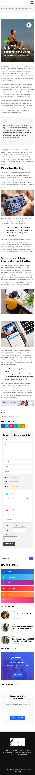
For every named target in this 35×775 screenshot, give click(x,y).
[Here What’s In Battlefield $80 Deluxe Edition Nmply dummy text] (5, 640)
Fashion (14, 611)
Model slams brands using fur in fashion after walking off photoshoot (22, 628)
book (28, 750)
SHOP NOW (17, 675)
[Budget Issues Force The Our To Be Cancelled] (5, 615)
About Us (15, 750)
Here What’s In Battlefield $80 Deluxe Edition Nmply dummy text (23, 641)
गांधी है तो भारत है (22, 755)
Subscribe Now (17, 718)
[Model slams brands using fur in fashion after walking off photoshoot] (5, 627)
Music (4, 416)
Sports (10, 416)
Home (7, 750)
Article (22, 750)
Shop (29, 752)
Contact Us (12, 755)
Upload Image (7, 526)
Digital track (17, 771)
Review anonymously (12, 539)
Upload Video (7, 531)
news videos (8, 752)
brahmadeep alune (11, 55)
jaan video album (20, 752)
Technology (18, 416)
